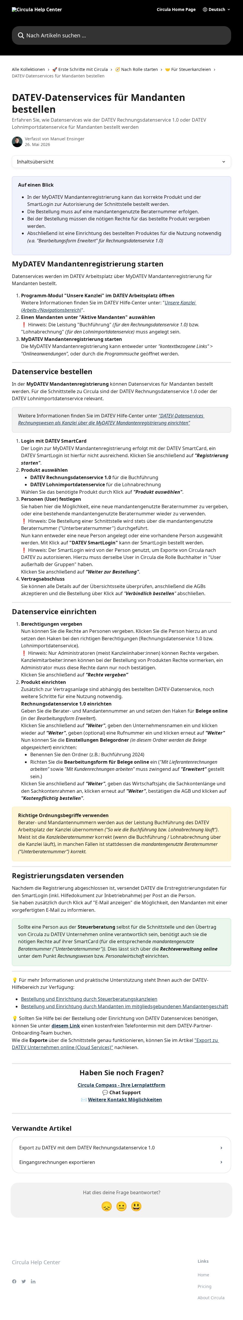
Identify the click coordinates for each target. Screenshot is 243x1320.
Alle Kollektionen (28, 69)
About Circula (211, 1297)
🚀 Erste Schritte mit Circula (80, 69)
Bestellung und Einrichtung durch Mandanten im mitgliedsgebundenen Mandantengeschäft (124, 1006)
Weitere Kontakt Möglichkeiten (125, 1099)
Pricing (205, 1286)
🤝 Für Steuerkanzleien (188, 69)
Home (203, 1275)
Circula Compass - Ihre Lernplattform (121, 1085)
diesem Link (66, 1025)
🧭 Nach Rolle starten (136, 69)
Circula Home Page (176, 9)
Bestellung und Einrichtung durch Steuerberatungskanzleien (89, 999)
